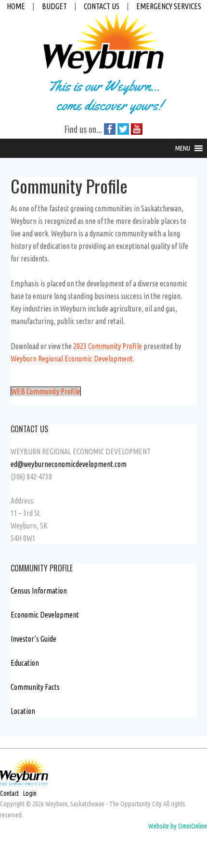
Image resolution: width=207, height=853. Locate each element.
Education (25, 663)
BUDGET (54, 6)
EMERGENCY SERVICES (168, 6)
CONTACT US (101, 6)
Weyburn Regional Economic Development (72, 358)
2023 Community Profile (107, 346)
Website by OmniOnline (177, 826)
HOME (16, 6)
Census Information (39, 590)
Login (30, 793)
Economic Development (45, 614)
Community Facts (35, 687)
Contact (9, 793)
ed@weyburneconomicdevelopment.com (69, 464)
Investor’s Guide (33, 638)
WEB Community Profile (45, 391)
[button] (182, 148)
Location (23, 711)
